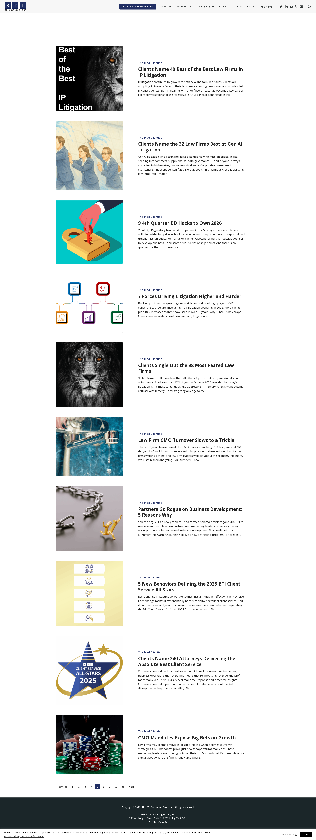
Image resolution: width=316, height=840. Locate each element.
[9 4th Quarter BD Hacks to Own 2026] (89, 232)
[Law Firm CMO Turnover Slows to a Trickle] (89, 446)
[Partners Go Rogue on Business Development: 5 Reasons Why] (89, 518)
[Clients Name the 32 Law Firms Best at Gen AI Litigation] (89, 155)
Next (131, 786)
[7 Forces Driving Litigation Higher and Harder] (89, 303)
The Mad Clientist (150, 63)
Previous (62, 786)
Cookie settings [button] (289, 834)
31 (123, 786)
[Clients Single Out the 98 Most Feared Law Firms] (89, 374)
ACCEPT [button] (306, 834)
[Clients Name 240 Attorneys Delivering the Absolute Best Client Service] (89, 670)
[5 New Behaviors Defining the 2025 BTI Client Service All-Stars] (89, 593)
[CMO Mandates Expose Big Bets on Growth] (89, 744)
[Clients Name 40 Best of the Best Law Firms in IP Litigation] (89, 78)
